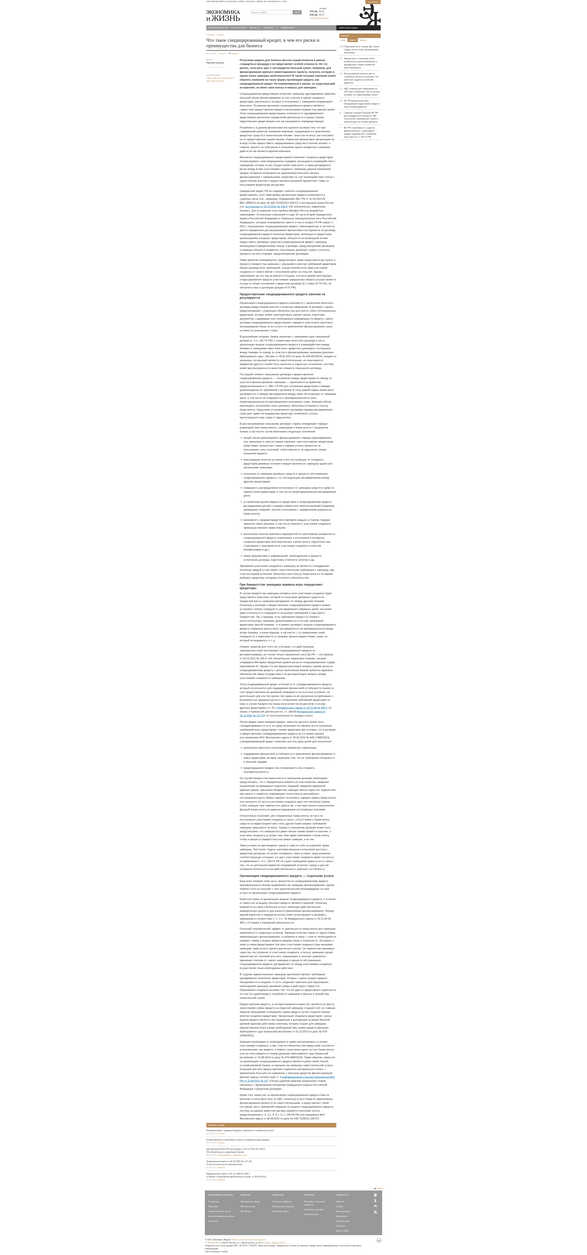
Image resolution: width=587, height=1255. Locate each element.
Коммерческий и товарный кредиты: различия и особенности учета (240, 1130)
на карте (265, 1243)
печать (235, 53)
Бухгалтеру (239, 28)
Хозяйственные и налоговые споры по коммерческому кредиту (238, 1139)
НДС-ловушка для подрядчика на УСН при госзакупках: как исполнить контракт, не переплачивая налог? (362, 91)
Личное (269, 28)
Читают (345, 35)
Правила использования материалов (249, 1239)
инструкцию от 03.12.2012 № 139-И (266, 206)
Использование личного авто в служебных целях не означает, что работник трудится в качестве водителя (361, 78)
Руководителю (218, 28)
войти (342, 28)
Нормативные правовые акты (232, 1155)
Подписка (287, 28)
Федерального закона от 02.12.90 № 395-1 (302, 707)
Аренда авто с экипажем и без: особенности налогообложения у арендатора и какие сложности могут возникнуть (360, 63)
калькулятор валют (319, 18)
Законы (221, 1167)
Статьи (222, 53)
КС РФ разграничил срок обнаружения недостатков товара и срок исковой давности (362, 103)
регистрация (352, 28)
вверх (379, 1188)
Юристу (255, 28)
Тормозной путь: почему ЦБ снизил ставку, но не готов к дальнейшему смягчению (361, 49)
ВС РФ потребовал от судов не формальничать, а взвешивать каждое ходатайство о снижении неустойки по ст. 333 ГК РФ (360, 132)
